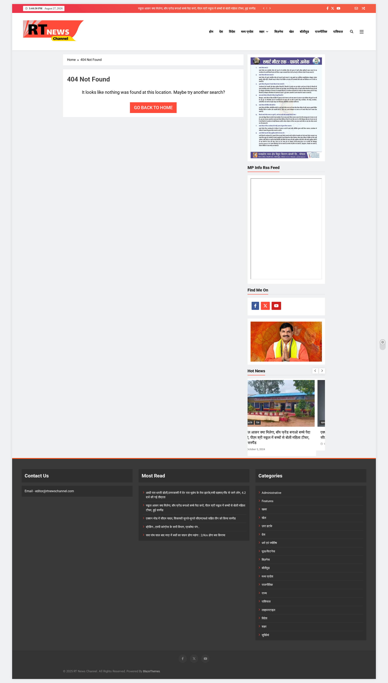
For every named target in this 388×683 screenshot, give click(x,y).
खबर (264, 509)
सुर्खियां (265, 635)
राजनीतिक (321, 31)
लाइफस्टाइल (268, 610)
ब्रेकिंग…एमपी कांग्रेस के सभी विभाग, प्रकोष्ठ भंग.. (172, 527)
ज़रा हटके (256, 422)
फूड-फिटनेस (268, 551)
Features (267, 501)
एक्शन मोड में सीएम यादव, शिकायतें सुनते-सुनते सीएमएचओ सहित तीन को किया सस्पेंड (191, 518)
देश (221, 31)
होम (211, 31)
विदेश (232, 31)
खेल (291, 31)
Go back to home (153, 107)
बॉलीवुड (304, 31)
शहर (261, 31)
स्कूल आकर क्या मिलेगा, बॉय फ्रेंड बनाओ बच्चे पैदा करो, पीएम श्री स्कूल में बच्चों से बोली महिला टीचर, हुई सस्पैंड (196, 8)
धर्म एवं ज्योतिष (269, 543)
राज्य (264, 593)
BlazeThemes (151, 671)
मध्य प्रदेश (247, 31)
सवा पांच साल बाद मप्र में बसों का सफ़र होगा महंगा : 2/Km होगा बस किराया (185, 535)
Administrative (271, 493)
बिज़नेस (278, 31)
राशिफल (338, 31)
